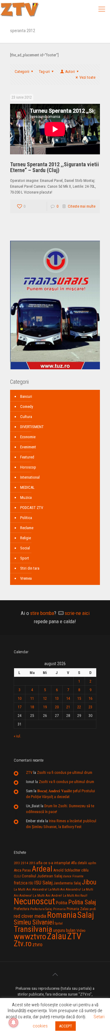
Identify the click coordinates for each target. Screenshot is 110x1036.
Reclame (26, 528)
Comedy (26, 406)
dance (67, 876)
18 (32, 707)
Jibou (89, 882)
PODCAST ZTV (31, 507)
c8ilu (85, 870)
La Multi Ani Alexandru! (64, 889)
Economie (27, 437)
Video (81, 930)
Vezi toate (87, 77)
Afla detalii (79, 863)
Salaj (85, 915)
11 (32, 698)
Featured (27, 457)
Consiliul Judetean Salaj (42, 875)
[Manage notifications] (13, 1022)
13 (57, 698)
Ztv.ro (22, 943)
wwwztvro (30, 936)
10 (19, 698)
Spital (59, 923)
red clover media (30, 916)
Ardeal (42, 868)
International (30, 477)
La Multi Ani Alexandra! (30, 889)
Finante (77, 876)
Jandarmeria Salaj (67, 883)
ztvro (37, 944)
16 (90, 698)
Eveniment (28, 447)
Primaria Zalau (78, 909)
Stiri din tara (29, 568)
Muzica (26, 497)
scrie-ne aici (77, 613)
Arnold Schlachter (66, 870)
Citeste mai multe (81, 206)
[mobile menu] (102, 9)
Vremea (26, 578)
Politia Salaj (82, 902)
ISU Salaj (43, 883)
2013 (17, 863)
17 (19, 707)
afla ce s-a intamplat (53, 863)
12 (45, 698)
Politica (26, 517)
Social (25, 548)
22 (79, 707)
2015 (32, 863)
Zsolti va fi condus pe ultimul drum (64, 772)
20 (57, 707)
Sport (24, 558)
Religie (25, 538)
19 (45, 707)
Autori (70, 71)
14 (68, 698)
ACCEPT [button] (65, 1026)
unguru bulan (64, 930)
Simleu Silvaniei (34, 922)
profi (93, 909)
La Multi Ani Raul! (75, 896)
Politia (61, 903)
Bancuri (26, 396)
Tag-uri (44, 71)
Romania (61, 915)
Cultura (26, 416)
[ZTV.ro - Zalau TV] (19, 9)
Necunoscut (34, 901)
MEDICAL (27, 487)
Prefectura (21, 909)
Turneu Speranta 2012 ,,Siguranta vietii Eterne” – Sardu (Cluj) (54, 167)
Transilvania (33, 929)
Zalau (56, 936)
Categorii (22, 71)
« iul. (17, 736)
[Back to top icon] (55, 974)
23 (90, 707)
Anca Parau (22, 870)
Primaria (59, 909)
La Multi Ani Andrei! (47, 895)
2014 (24, 863)
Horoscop (28, 467)
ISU (30, 883)
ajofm (92, 863)
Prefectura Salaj (41, 909)
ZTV (29, 772)
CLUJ (17, 876)
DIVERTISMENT (32, 426)
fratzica (21, 883)
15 (79, 698)
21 (68, 707)
